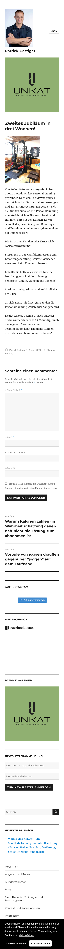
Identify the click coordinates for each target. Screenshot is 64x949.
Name (9, 437)
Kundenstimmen (16, 881)
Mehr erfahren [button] (26, 935)
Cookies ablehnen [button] (16, 943)
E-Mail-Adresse (16, 452)
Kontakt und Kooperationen (22, 908)
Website (10, 467)
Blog (8, 889)
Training (9, 353)
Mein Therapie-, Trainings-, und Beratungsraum (24, 899)
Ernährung (49, 350)
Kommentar (13, 390)
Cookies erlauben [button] (40, 943)
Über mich (11, 866)
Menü (53, 31)
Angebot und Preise (17, 874)
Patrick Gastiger (20, 51)
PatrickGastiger (17, 350)
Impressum (12, 915)
